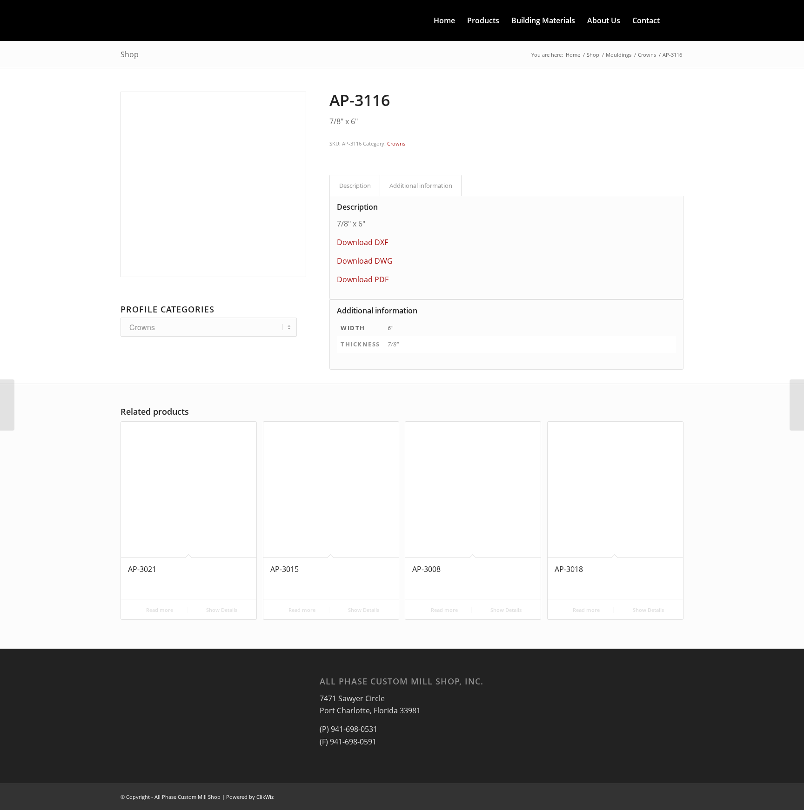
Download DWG (365, 261)
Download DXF (362, 242)
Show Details (221, 609)
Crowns (396, 143)
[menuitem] (444, 20)
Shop (130, 54)
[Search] (674, 20)
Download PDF (363, 279)
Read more (159, 609)
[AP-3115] (7, 405)
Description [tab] (355, 185)
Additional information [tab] (420, 185)
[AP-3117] (797, 405)
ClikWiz (265, 796)
